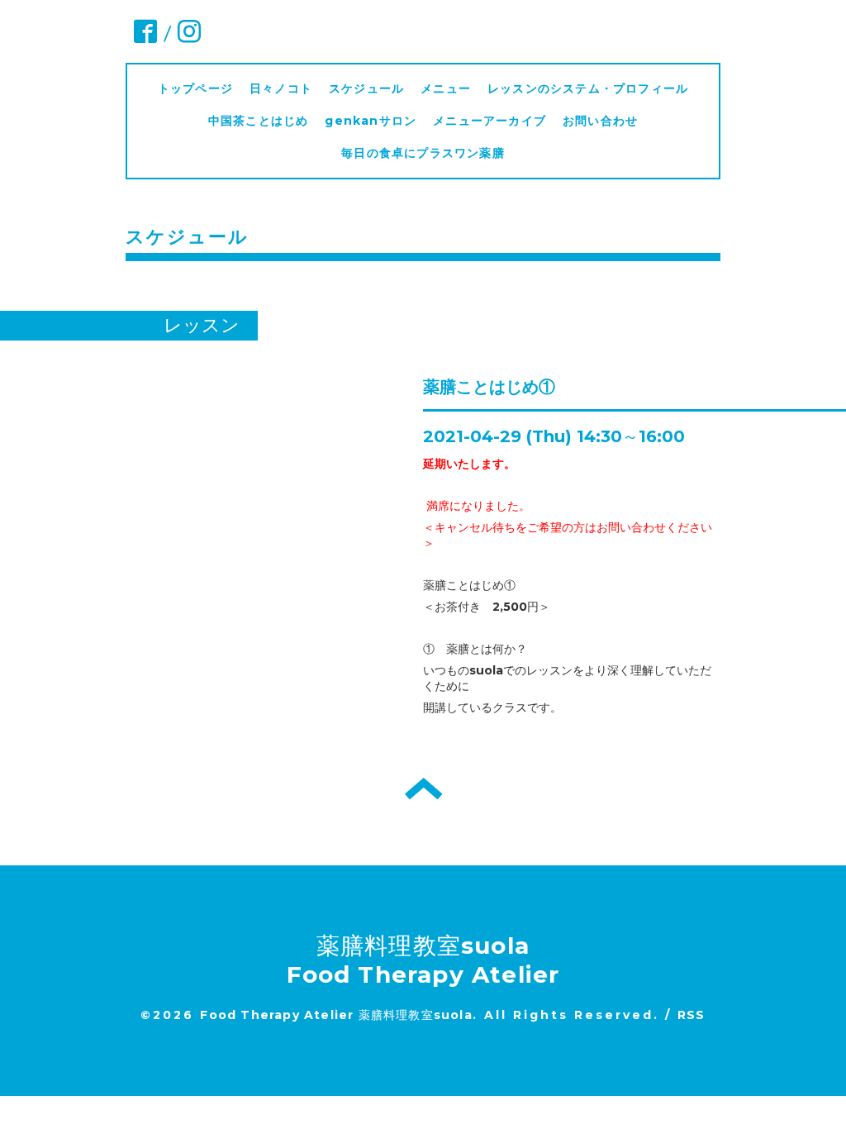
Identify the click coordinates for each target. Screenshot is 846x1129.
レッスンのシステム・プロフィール (587, 88)
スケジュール (366, 88)
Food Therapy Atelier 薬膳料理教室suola (336, 1015)
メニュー (446, 88)
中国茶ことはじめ (258, 120)
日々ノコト (281, 88)
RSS (691, 1015)
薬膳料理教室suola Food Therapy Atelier (423, 959)
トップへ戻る (423, 788)
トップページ (195, 88)
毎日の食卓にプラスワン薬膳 (429, 152)
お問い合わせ (600, 120)
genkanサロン (370, 120)
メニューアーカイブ (489, 120)
